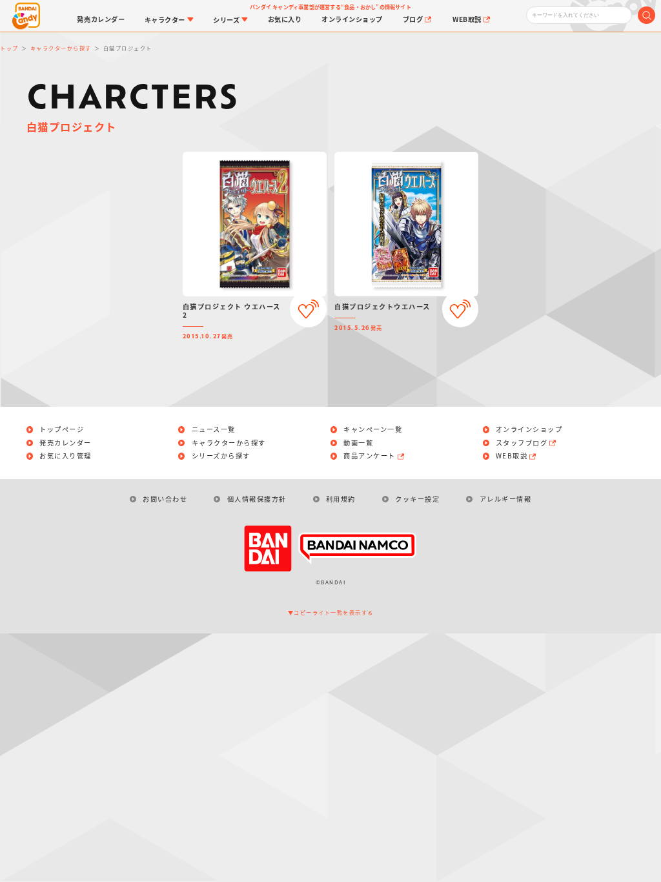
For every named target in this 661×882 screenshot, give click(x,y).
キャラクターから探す (229, 443)
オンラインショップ (529, 429)
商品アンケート (369, 456)
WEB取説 (512, 456)
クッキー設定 (417, 499)
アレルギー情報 (505, 499)
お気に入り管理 (65, 456)
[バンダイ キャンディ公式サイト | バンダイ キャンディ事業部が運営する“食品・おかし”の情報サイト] (26, 16)
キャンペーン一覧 (372, 429)
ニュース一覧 (214, 429)
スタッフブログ (522, 443)
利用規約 (341, 499)
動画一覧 (358, 443)
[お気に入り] (308, 309)
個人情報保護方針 (256, 499)
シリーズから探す (221, 456)
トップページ (61, 429)
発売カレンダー (65, 443)
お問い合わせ (165, 499)
